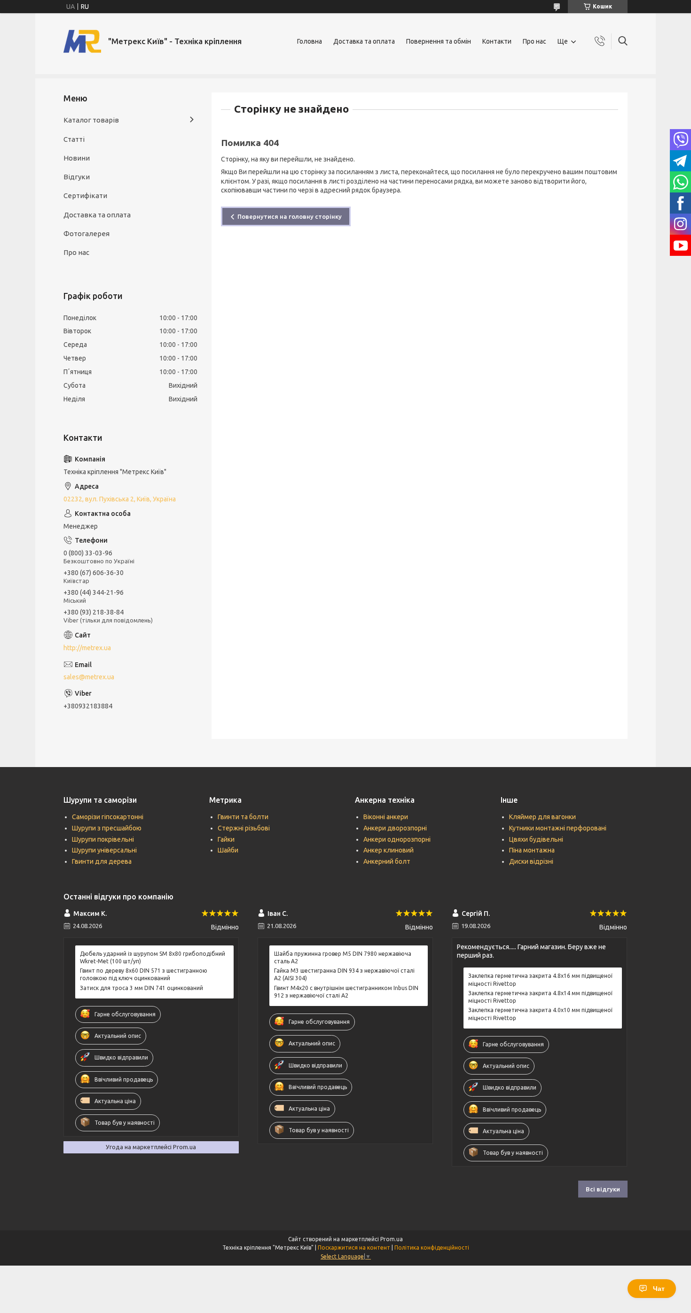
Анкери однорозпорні (397, 839)
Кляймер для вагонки (542, 817)
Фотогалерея (86, 234)
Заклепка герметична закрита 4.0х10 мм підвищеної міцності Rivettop (540, 1014)
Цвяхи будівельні (536, 839)
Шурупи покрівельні (103, 839)
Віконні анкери (385, 817)
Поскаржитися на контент (354, 1247)
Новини (76, 158)
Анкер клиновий (388, 850)
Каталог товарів (91, 120)
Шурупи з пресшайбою (106, 828)
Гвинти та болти (243, 817)
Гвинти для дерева (102, 861)
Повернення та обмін (438, 41)
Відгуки (76, 177)
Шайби (228, 850)
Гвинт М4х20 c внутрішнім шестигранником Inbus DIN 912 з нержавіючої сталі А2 (346, 991)
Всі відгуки (603, 1189)
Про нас (534, 41)
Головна (309, 41)
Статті (74, 139)
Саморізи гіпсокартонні (107, 817)
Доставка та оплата (364, 41)
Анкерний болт (386, 861)
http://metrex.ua (87, 648)
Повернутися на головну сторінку (289, 216)
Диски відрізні (531, 861)
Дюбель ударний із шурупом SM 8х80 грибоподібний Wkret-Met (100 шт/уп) (152, 957)
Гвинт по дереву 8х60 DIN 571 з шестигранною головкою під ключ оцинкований (143, 974)
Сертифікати (85, 196)
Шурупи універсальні (104, 850)
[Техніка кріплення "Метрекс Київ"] (82, 41)
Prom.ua (391, 1239)
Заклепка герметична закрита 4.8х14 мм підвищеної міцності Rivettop (540, 997)
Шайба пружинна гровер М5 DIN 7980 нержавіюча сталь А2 (342, 957)
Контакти (496, 41)
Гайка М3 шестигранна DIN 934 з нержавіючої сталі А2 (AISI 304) (344, 974)
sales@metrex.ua (88, 677)
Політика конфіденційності (431, 1247)
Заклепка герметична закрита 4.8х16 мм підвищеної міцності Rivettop (540, 979)
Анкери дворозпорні (395, 828)
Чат (659, 1288)
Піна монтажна (532, 850)
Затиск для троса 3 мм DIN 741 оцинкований (141, 988)
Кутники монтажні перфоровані (557, 828)
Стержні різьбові (244, 828)
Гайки (226, 839)
